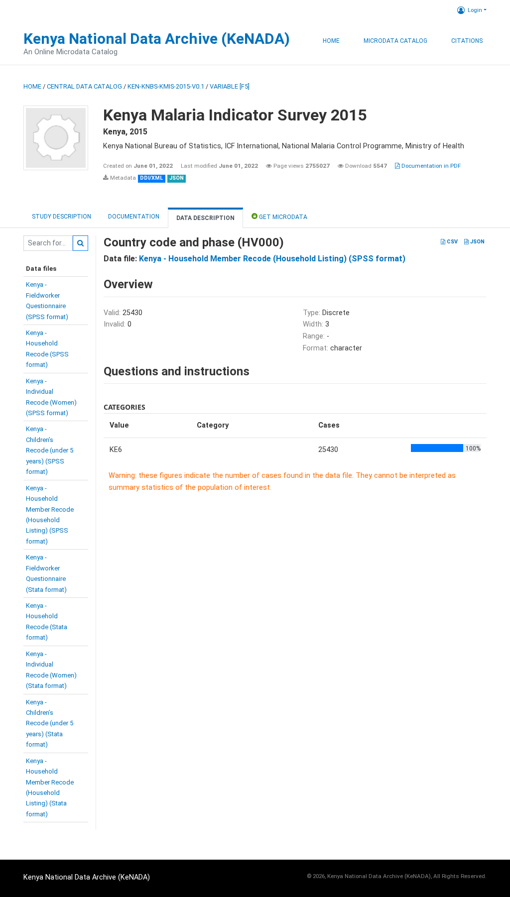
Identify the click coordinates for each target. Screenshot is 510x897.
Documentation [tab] (133, 216)
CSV (451, 241)
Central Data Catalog (84, 86)
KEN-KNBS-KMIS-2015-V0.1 (166, 86)
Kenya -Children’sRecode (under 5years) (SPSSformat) (49, 450)
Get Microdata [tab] (282, 217)
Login (475, 9)
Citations (467, 40)
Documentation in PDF (430, 165)
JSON (477, 241)
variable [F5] (230, 86)
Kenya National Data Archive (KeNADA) (156, 38)
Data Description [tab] (205, 218)
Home (331, 40)
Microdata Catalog (395, 40)
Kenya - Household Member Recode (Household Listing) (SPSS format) (272, 258)
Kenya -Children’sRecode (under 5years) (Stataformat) (49, 723)
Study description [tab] (61, 216)
